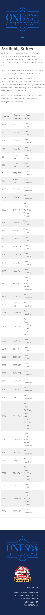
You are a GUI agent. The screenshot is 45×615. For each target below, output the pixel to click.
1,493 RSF (17, 452)
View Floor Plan (25, 207)
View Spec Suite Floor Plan (27, 416)
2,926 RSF (17, 389)
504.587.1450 (9, 91)
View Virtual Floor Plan (27, 213)
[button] (22, 38)
